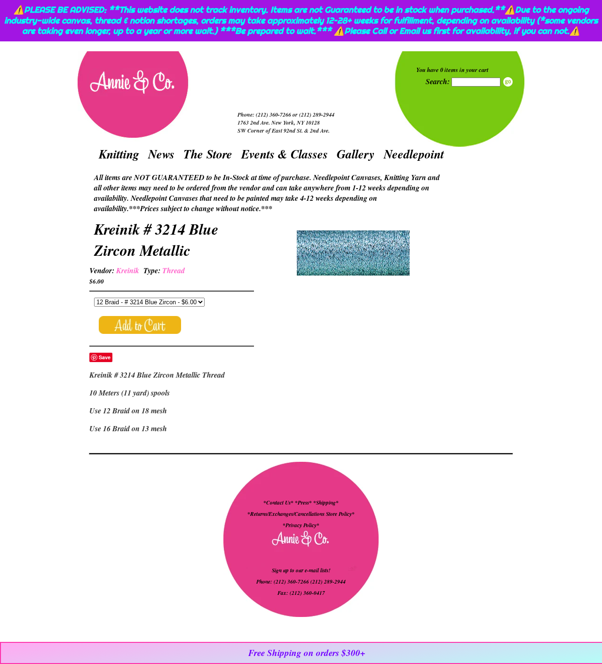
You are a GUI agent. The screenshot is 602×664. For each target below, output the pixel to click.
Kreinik (127, 270)
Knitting (119, 153)
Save (105, 357)
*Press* (304, 502)
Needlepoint (414, 153)
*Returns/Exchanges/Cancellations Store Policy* (301, 514)
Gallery (356, 153)
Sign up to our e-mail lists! (301, 570)
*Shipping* (326, 502)
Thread (173, 270)
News (161, 153)
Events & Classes (284, 153)
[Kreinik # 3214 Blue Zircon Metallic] (353, 254)
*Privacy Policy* (301, 525)
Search (508, 82)
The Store (207, 153)
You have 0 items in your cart (452, 69)
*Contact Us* (278, 502)
